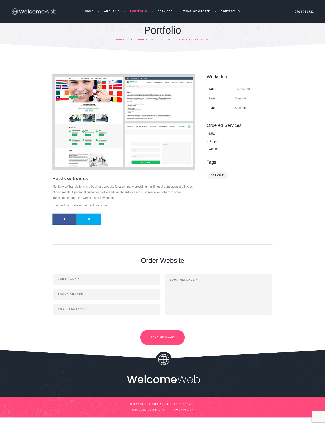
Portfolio (138, 11)
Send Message (162, 337)
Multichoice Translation (188, 39)
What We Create (196, 11)
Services (165, 11)
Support (214, 141)
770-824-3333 (304, 11)
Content (214, 148)
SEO (212, 133)
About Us (112, 11)
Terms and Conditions (148, 410)
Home (89, 11)
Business (241, 107)
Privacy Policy (182, 410)
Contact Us (230, 11)
